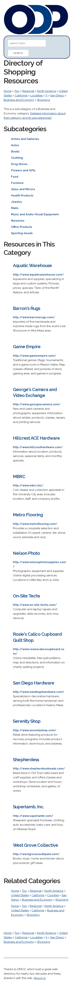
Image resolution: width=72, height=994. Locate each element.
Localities (36, 95)
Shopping (43, 100)
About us (40, 978)
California (21, 95)
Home (7, 91)
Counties (53, 895)
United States (20, 895)
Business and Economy (19, 100)
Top (16, 91)
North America (46, 91)
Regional (28, 91)
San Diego (57, 95)
